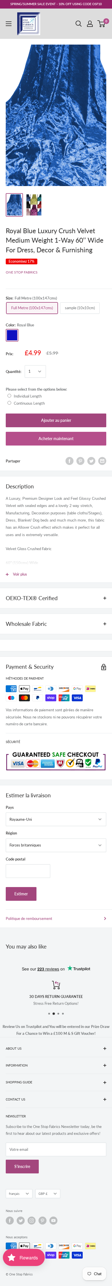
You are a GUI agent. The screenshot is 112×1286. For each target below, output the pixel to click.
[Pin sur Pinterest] (80, 461)
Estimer (21, 893)
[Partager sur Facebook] (69, 461)
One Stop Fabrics (22, 272)
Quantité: (13, 371)
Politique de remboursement (29, 918)
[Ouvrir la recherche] (79, 24)
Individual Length (28, 396)
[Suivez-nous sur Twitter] (21, 1221)
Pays (10, 807)
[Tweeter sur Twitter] (91, 461)
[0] (101, 23)
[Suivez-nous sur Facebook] (10, 1221)
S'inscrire (22, 1166)
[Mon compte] (90, 24)
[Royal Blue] (12, 335)
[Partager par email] (102, 461)
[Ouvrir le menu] (8, 23)
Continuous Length (29, 403)
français (14, 1193)
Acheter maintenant (56, 438)
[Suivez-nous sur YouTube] (53, 1221)
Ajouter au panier (56, 420)
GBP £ (42, 1193)
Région (11, 833)
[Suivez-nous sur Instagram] (32, 1221)
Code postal (15, 859)
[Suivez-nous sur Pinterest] (42, 1221)
